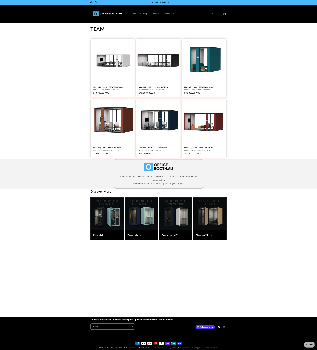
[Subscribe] (132, 327)
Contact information (211, 347)
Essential (98, 235)
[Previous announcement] (132, 2)
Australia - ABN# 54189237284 (141, 348)
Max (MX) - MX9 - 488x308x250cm (198, 148)
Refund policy (159, 347)
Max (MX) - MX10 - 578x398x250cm (108, 87)
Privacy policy (171, 347)
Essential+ (132, 235)
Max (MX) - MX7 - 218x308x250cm (107, 148)
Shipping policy (197, 347)
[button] (144, 13)
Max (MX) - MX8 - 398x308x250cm (153, 148)
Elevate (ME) (202, 235)
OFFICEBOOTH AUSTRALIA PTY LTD (117, 348)
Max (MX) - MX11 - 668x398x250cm (153, 87)
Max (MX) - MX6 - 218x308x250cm (198, 87)
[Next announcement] (185, 2)
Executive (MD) (170, 235)
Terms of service (183, 347)
